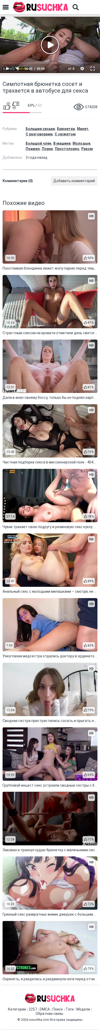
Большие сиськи (40, 129)
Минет (82, 129)
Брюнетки (66, 129)
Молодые (81, 143)
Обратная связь (49, 1014)
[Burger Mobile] (6, 7)
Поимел (33, 149)
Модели (83, 1009)
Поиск (58, 1009)
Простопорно (67, 149)
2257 (33, 1009)
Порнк (47, 149)
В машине (62, 143)
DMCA (45, 1009)
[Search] (76, 7)
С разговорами (39, 134)
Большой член (38, 143)
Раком (87, 149)
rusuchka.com (39, 1020)
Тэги (70, 1009)
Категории (17, 1009)
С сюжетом (65, 134)
